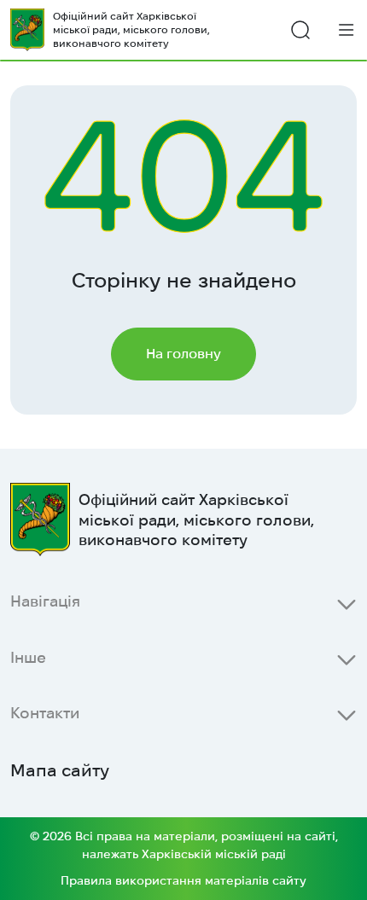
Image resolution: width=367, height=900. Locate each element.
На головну (183, 353)
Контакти (44, 713)
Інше (28, 657)
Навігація (45, 601)
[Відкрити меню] (346, 29)
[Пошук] (300, 30)
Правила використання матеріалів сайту (183, 880)
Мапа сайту (59, 770)
